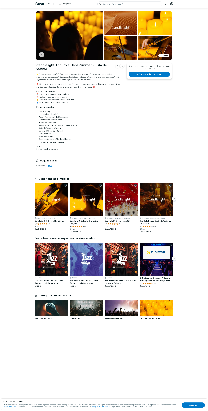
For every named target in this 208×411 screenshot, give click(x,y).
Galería (165, 56)
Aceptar (193, 405)
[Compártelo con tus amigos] (117, 66)
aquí (50, 166)
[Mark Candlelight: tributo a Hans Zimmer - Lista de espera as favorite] (122, 66)
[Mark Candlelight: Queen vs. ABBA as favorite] (135, 185)
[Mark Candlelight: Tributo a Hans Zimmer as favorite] (65, 185)
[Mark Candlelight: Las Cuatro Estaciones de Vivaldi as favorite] (170, 185)
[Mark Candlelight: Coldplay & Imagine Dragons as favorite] (100, 185)
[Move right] (174, 199)
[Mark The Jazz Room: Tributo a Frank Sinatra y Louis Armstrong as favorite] (65, 244)
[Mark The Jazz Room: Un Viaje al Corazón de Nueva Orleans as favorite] (135, 244)
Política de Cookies (10, 407)
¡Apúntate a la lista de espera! (149, 74)
